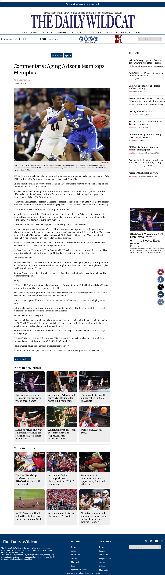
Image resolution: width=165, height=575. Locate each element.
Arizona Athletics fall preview (143, 173)
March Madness (22, 358)
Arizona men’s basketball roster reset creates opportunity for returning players (61, 434)
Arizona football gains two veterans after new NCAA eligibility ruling (146, 161)
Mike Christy (105, 162)
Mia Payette (132, 127)
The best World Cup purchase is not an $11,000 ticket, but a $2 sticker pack (27, 480)
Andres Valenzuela (135, 166)
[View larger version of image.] (62, 124)
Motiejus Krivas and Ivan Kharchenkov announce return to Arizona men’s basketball (28, 434)
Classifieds (140, 32)
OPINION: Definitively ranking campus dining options (143, 148)
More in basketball (27, 368)
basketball (57, 55)
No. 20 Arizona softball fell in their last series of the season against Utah (28, 516)
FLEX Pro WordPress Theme (80, 573)
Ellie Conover (133, 115)
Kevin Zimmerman (22, 79)
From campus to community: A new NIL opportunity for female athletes (93, 480)
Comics (81, 32)
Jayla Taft (132, 91)
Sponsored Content (79, 570)
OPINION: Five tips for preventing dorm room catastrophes (145, 135)
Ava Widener (133, 176)
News (22, 32)
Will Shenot (132, 66)
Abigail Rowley (133, 153)
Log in (98, 573)
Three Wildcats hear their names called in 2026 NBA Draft (94, 398)
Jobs (73, 566)
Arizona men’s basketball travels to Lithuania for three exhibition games (147, 99)
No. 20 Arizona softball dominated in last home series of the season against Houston (94, 517)
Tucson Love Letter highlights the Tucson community (145, 122)
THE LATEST (136, 52)
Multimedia (111, 32)
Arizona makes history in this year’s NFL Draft (61, 514)
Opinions (94, 32)
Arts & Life (48, 32)
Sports (35, 32)
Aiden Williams (134, 140)
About (124, 32)
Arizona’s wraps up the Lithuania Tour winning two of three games (145, 61)
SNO (93, 573)
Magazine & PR (66, 32)
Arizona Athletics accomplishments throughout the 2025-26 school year (61, 480)
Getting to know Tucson (140, 111)
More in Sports (24, 448)
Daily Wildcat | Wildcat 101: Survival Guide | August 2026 (146, 74)
